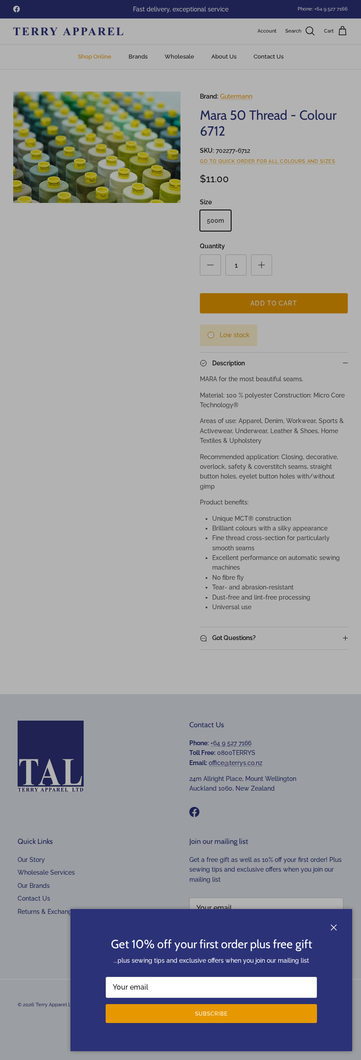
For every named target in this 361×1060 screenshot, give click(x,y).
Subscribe (211, 1014)
